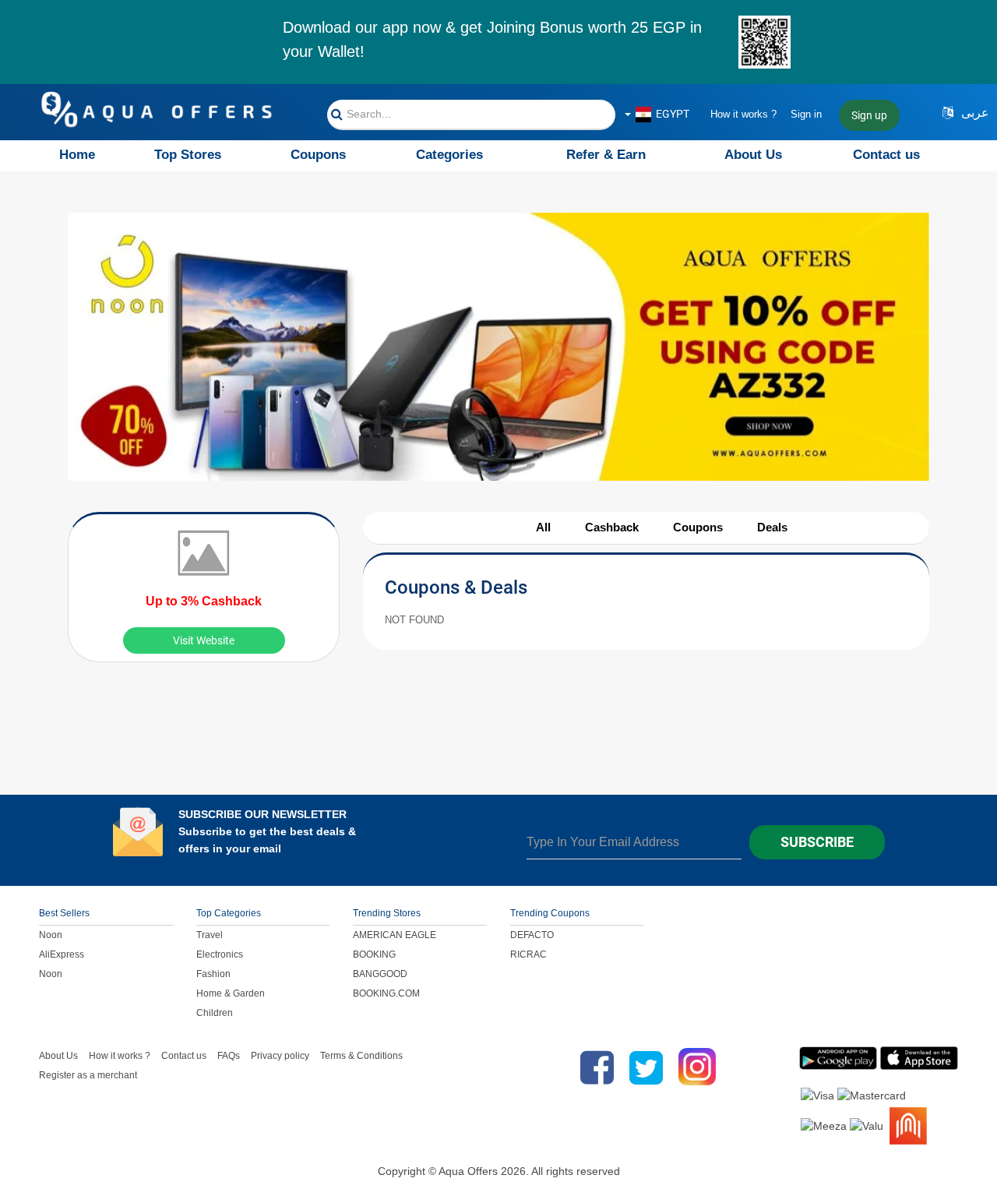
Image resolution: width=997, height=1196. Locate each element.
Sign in (806, 114)
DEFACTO (532, 935)
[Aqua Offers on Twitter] (646, 1067)
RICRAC (528, 954)
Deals (772, 527)
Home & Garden (230, 993)
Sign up (869, 115)
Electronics (219, 954)
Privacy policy (280, 1055)
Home (77, 154)
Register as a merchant (88, 1075)
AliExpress (61, 954)
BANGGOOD (380, 973)
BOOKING (374, 954)
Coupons (318, 154)
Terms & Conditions (361, 1055)
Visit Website (203, 640)
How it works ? (743, 114)
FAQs (228, 1055)
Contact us (886, 154)
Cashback (612, 527)
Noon (50, 935)
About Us (753, 154)
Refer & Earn (606, 154)
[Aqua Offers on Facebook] (593, 1067)
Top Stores (187, 154)
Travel (209, 935)
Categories (449, 154)
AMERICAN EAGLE (394, 935)
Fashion (213, 973)
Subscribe (817, 842)
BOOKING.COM (386, 993)
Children (214, 1012)
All (543, 527)
